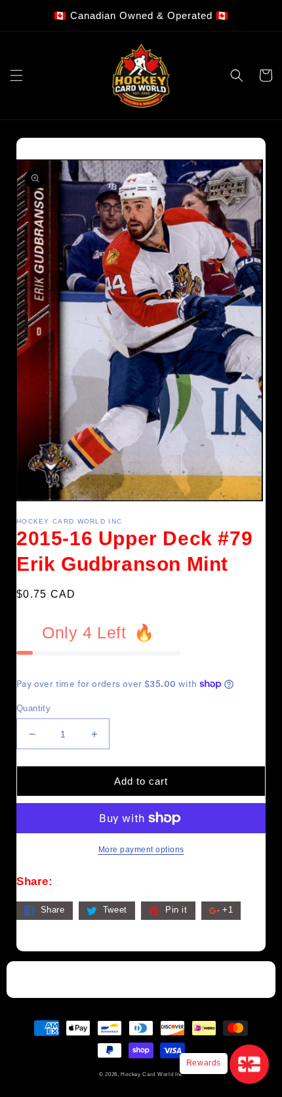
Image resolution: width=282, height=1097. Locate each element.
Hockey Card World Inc (152, 1074)
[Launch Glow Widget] (249, 1064)
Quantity (33, 708)
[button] (16, 75)
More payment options (141, 849)
